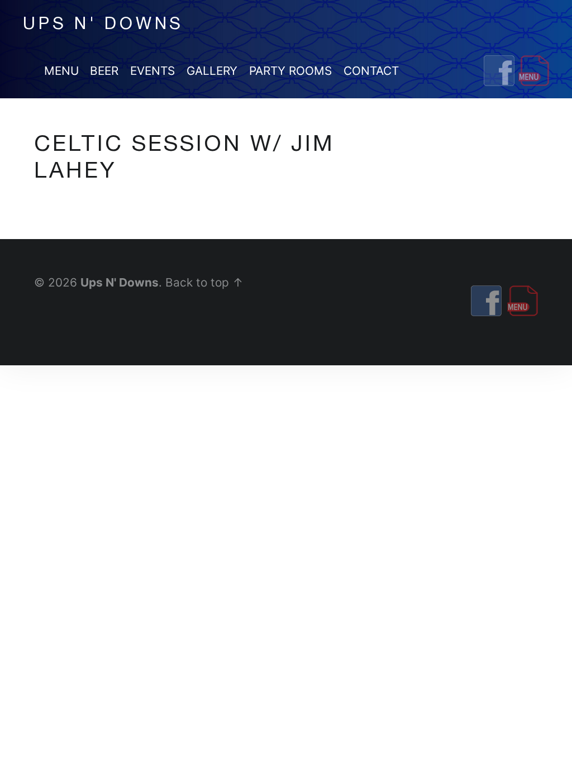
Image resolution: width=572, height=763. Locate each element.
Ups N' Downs (119, 282)
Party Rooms (290, 71)
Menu (61, 71)
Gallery (212, 71)
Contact (371, 71)
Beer (104, 71)
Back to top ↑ (204, 282)
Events (152, 71)
